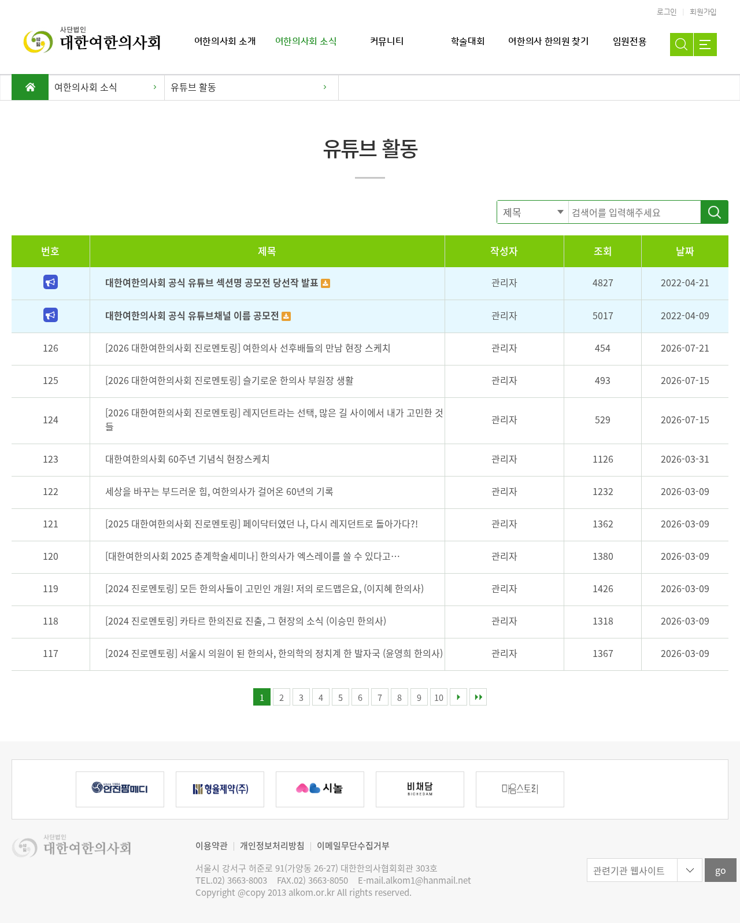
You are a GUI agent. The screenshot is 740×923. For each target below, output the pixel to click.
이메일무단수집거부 (353, 845)
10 (438, 697)
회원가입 (703, 12)
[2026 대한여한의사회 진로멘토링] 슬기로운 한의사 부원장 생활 (229, 380)
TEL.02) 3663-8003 (231, 880)
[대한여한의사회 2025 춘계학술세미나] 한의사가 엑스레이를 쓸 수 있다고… (252, 556)
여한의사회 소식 (305, 41)
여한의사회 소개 (225, 41)
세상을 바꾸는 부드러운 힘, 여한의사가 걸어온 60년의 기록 (219, 491)
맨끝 (478, 697)
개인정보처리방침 (272, 845)
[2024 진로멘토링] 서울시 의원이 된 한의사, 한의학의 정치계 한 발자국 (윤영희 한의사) (274, 653)
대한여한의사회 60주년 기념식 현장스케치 (187, 459)
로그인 (667, 12)
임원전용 (630, 41)
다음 (458, 697)
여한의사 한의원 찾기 (548, 41)
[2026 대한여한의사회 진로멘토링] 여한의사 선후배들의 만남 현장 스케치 (248, 348)
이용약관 (211, 845)
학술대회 (468, 41)
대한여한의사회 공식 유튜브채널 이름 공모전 (193, 315)
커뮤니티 (387, 41)
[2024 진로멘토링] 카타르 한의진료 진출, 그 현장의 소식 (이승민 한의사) (245, 620)
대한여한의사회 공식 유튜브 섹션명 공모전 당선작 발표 (213, 282)
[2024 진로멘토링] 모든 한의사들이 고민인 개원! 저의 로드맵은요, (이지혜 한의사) (264, 588)
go (720, 870)
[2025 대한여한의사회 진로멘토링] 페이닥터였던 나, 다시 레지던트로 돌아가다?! (261, 523)
